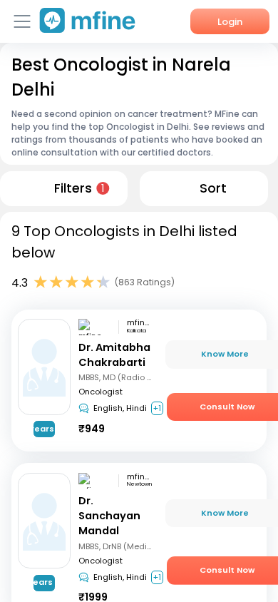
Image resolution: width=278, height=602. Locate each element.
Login (229, 22)
